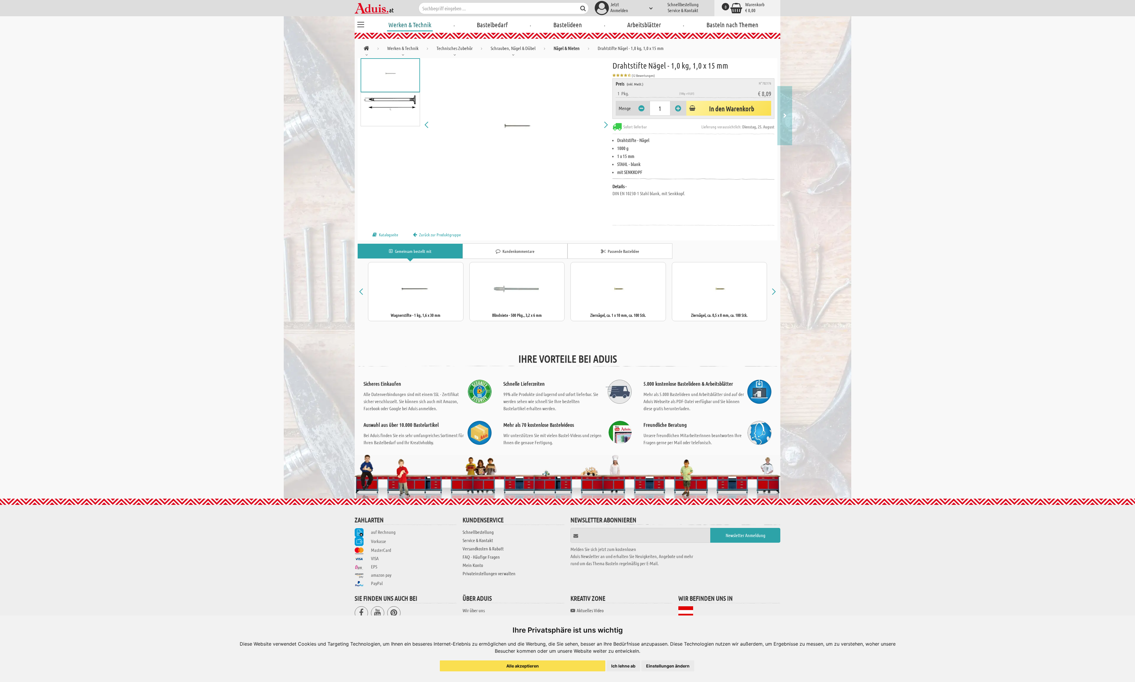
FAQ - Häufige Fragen (481, 557)
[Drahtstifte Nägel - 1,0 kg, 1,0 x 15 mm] (516, 124)
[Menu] (361, 24)
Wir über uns (474, 610)
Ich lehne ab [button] (623, 665)
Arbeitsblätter (644, 24)
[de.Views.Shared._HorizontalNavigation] (366, 49)
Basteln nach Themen (732, 24)
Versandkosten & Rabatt (483, 548)
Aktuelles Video (590, 610)
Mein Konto (473, 565)
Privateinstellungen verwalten (489, 573)
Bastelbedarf (492, 24)
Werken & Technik (409, 24)
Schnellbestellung (682, 4)
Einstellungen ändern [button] (668, 665)
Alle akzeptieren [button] (522, 665)
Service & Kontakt (683, 10)
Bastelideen (567, 24)
